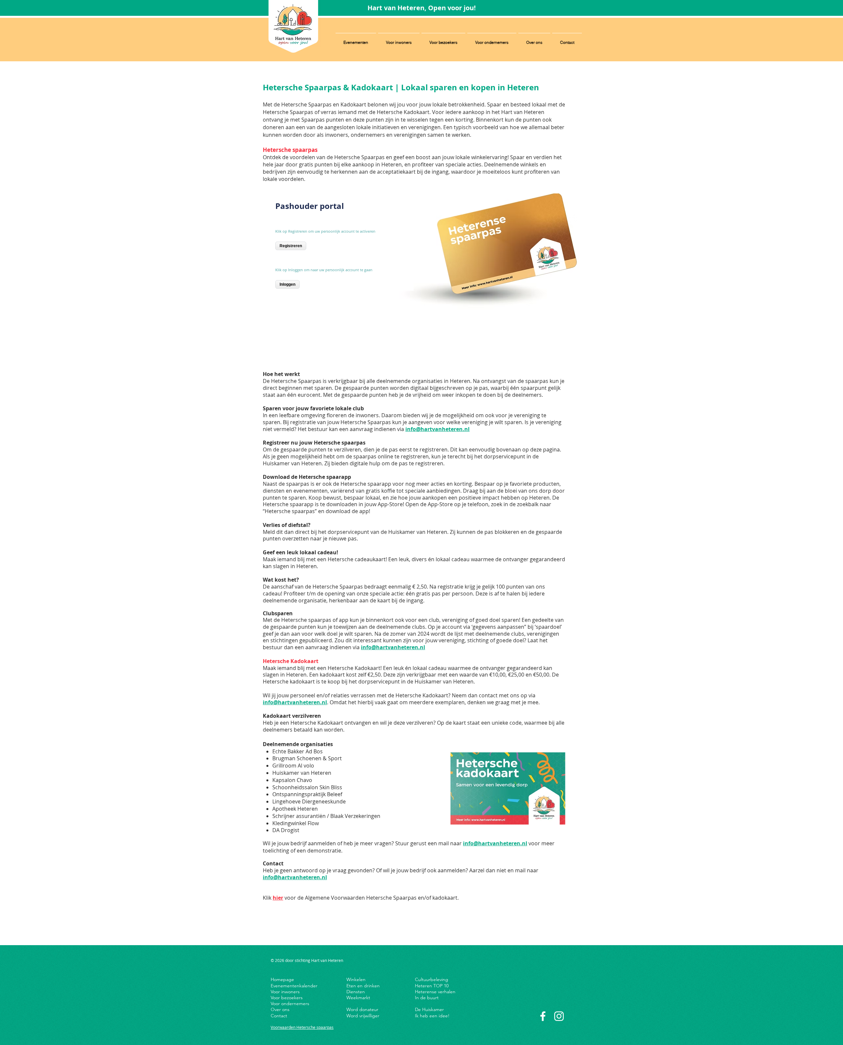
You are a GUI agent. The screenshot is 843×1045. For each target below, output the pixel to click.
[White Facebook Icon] (542, 1016)
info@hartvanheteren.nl (437, 429)
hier (278, 897)
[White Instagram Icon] (559, 1016)
